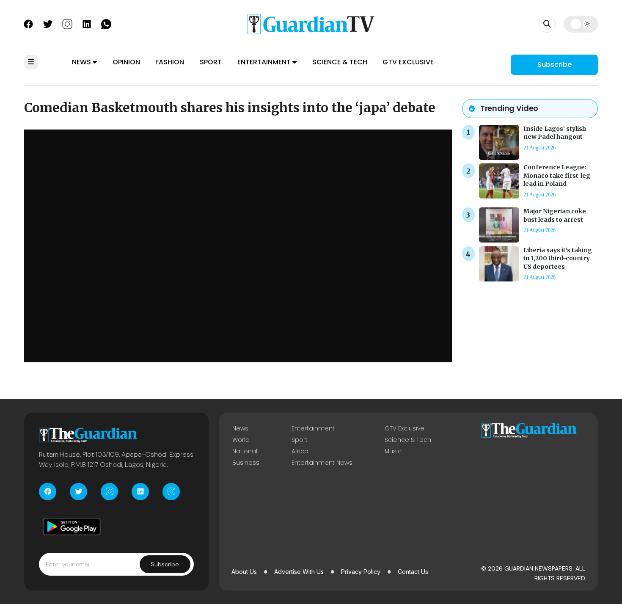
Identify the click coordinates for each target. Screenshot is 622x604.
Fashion (169, 62)
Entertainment (264, 62)
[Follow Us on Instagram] (67, 23)
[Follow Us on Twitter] (47, 23)
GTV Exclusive (408, 62)
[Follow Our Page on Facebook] (28, 23)
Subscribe (554, 64)
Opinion (126, 62)
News (82, 62)
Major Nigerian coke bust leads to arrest (554, 215)
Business (245, 462)
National (244, 451)
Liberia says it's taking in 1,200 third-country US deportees (557, 258)
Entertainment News (322, 462)
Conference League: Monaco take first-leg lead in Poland (556, 175)
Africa (300, 451)
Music (393, 451)
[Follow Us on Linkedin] (86, 23)
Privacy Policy (360, 571)
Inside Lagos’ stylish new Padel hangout (554, 133)
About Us (244, 571)
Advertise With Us (299, 571)
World (241, 440)
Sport (211, 62)
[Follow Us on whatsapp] (106, 23)
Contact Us (413, 571)
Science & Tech (339, 62)
